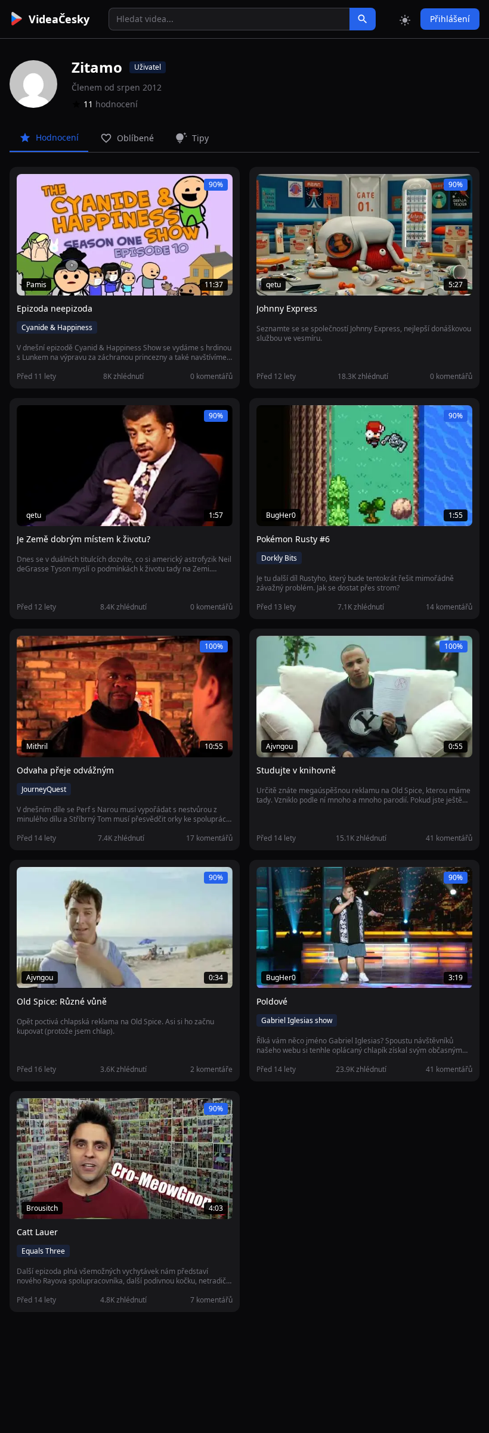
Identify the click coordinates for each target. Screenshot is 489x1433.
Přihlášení (450, 18)
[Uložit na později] (52, 189)
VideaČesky (59, 19)
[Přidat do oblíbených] (31, 189)
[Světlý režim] (405, 19)
